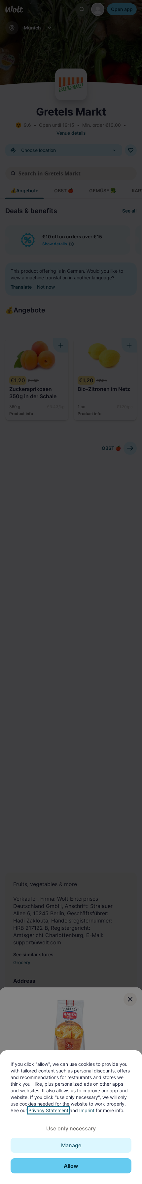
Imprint (86, 1110)
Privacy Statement (48, 1110)
